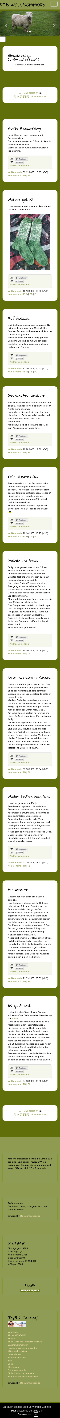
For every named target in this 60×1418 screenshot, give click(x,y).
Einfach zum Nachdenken (21, 1373)
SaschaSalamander (18, 1345)
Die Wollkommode (22, 4)
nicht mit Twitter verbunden (11, 162)
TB (24, 175)
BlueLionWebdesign (30, 1216)
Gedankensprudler (17, 1370)
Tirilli (10, 1360)
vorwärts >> (40, 96)
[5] (15, 96)
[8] (24, 96)
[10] (31, 96)
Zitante (11, 1338)
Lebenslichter (14, 1354)
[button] (4, 23)
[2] (33, 93)
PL (29, 175)
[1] (30, 93)
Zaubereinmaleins (17, 1357)
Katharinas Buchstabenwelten (23, 1376)
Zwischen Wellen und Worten (22, 1348)
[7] (21, 96)
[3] (37, 93)
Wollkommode (15, 172)
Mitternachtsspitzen (18, 1351)
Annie (15, 1018)
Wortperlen (13, 1332)
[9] (27, 96)
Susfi (10, 1364)
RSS (24, 294)
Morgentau (13, 1367)
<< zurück (23, 93)
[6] (18, 96)
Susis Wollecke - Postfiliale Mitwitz (25, 1341)
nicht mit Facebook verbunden (11, 159)
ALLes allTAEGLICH (18, 1335)
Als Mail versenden (19, 165)
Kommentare (14, 175)
